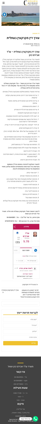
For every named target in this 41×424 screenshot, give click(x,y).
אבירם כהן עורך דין (28, 44)
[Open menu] (3, 3)
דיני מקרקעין (36, 33)
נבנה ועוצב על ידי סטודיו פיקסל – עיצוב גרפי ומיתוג (20, 421)
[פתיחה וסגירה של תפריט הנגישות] (4, 14)
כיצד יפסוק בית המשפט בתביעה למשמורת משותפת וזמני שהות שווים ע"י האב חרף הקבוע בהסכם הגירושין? (30, 293)
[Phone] (35, 418)
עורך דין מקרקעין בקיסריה (10, 290)
